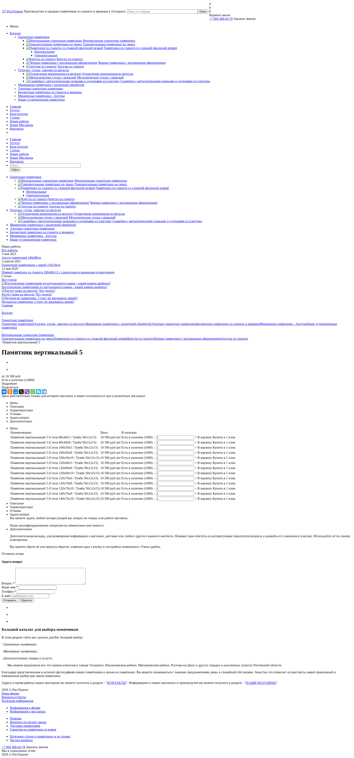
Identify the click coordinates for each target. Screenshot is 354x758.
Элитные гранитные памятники (40, 88)
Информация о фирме (25, 707)
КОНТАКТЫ (116, 683)
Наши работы (19, 121)
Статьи (15, 117)
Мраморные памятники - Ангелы (41, 96)
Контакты (17, 128)
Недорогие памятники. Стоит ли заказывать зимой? (38, 301)
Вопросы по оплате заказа (28, 722)
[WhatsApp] (32, 391)
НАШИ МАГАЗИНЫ (261, 683)
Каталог (15, 33)
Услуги (15, 110)
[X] (21, 391)
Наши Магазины (21, 125)
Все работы (10, 250)
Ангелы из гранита (234, 338)
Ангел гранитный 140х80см (21, 257)
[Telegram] (44, 391)
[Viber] (27, 391)
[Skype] (38, 391)
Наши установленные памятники (41, 99)
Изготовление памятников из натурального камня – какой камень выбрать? (54, 287)
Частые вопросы (21, 740)
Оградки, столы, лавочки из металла (43, 70)
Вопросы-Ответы (14, 697)
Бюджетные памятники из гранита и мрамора (50, 92)
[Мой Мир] (15, 391)
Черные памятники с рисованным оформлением (187, 338)
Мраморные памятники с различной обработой (51, 85)
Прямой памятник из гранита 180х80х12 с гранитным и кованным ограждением (58, 272)
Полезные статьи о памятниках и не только (40, 736)
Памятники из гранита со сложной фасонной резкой (90, 338)
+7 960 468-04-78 (221, 18)
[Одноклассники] (9, 391)
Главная (15, 106)
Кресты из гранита (140, 338)
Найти (15, 169)
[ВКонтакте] (4, 391)
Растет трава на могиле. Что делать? (27, 294)
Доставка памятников (25, 726)
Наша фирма (10, 693)
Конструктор (19, 114)
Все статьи (9, 279)
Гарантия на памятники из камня (33, 729)
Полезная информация (17, 701)
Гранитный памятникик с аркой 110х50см (31, 265)
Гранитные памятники (34, 37)
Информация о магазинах (28, 711)
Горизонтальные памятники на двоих (28, 338)
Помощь (16, 718)
